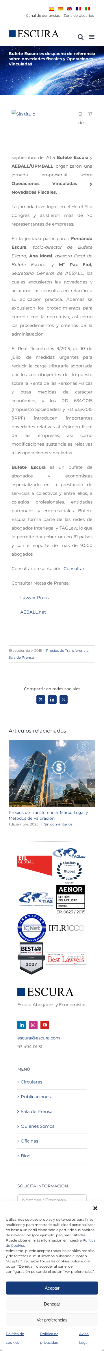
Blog (26, 1155)
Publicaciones (36, 1096)
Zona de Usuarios (79, 15)
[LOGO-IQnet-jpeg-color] (31, 916)
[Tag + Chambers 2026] (69, 849)
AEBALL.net (33, 612)
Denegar (52, 1303)
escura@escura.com (38, 1038)
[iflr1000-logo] (66, 925)
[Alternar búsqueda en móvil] (80, 37)
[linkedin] (21, 1025)
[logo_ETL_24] (34, 858)
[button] (95, 1208)
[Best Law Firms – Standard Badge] (31, 944)
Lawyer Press (34, 597)
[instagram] (33, 1025)
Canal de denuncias (43, 15)
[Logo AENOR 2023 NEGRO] (70, 887)
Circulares (31, 1082)
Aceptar (52, 1288)
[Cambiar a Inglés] (69, 8)
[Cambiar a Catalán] (60, 8)
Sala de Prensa (21, 657)
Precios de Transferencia (67, 650)
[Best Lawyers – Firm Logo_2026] (66, 955)
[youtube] (44, 1025)
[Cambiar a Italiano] (87, 8)
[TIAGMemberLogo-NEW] (36, 894)
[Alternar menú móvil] (92, 37)
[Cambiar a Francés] (78, 8)
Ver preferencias (52, 1319)
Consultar (74, 568)
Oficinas (29, 1141)
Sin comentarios (58, 824)
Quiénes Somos (37, 1126)
